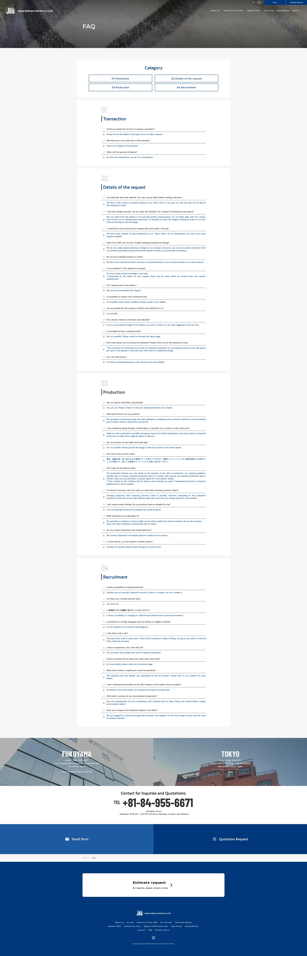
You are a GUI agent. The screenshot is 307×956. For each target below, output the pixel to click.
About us (215, 10)
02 (104, 178)
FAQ (150, 930)
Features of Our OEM (147, 922)
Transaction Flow (132, 926)
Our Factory (166, 922)
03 (104, 383)
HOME (85, 858)
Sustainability (192, 926)
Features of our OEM (233, 10)
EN (259, 2)
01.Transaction (120, 78)
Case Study (176, 926)
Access (130, 922)
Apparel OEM (253, 10)
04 (104, 567)
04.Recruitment (186, 87)
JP (253, 2)
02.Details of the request (186, 78)
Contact (295, 10)
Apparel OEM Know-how (156, 926)
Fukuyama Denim (183, 922)
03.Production (120, 87)
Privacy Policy (162, 930)
